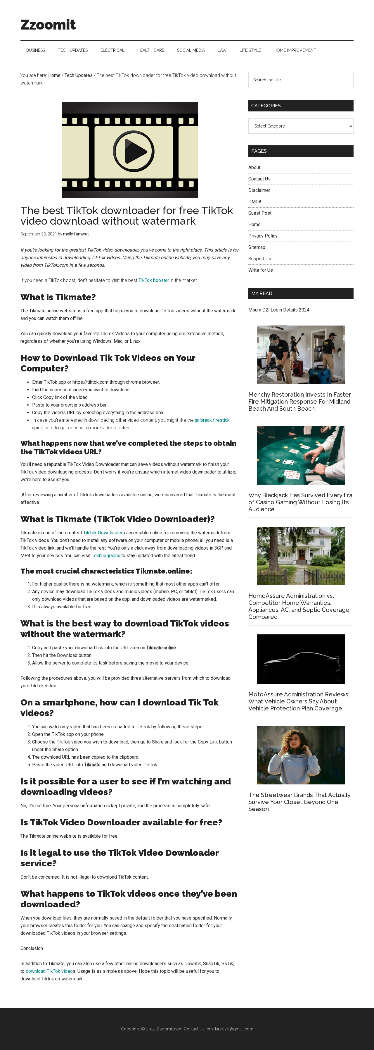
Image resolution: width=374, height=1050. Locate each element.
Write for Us (260, 270)
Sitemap (256, 247)
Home (254, 224)
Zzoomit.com (170, 1029)
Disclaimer (259, 190)
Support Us (259, 258)
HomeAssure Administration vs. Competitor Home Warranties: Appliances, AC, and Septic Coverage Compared (298, 606)
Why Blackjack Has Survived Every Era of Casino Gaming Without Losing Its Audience (300, 502)
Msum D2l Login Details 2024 (278, 310)
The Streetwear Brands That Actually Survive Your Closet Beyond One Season (299, 802)
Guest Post (259, 213)
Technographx (106, 555)
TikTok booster (153, 280)
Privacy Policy (263, 236)
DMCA (255, 201)
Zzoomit (48, 24)
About (254, 167)
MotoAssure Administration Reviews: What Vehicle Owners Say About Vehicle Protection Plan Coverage (298, 701)
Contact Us (259, 179)
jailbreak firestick (212, 420)
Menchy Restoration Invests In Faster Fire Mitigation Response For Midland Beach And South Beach (299, 401)
